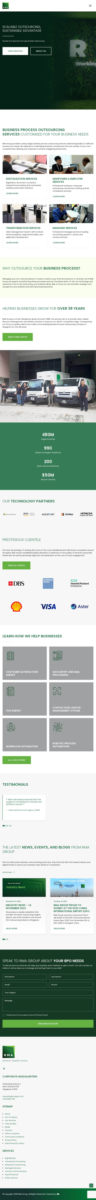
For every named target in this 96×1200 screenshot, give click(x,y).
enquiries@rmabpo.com (13, 1105)
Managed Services (65, 228)
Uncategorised (14, 892)
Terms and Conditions (14, 1146)
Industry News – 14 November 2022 (18, 916)
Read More (11, 937)
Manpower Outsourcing (15, 1174)
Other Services (11, 1187)
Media (7, 1136)
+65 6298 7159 (8, 1108)
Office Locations (12, 1142)
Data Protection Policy (14, 1152)
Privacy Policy (41, 1024)
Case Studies (10, 1133)
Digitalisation (10, 1167)
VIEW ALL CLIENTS (16, 565)
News (57, 892)
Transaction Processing (15, 1170)
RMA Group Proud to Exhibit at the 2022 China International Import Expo (72, 917)
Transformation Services (23, 228)
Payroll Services (11, 1184)
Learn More (12, 193)
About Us (41, 51)
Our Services (10, 1129)
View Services (15, 51)
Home (7, 1123)
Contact (8, 1139)
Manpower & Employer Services (68, 180)
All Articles (7, 881)
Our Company (11, 1126)
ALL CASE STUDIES (16, 760)
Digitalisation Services (21, 179)
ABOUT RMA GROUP (17, 337)
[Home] (15, 1056)
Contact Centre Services (16, 1180)
